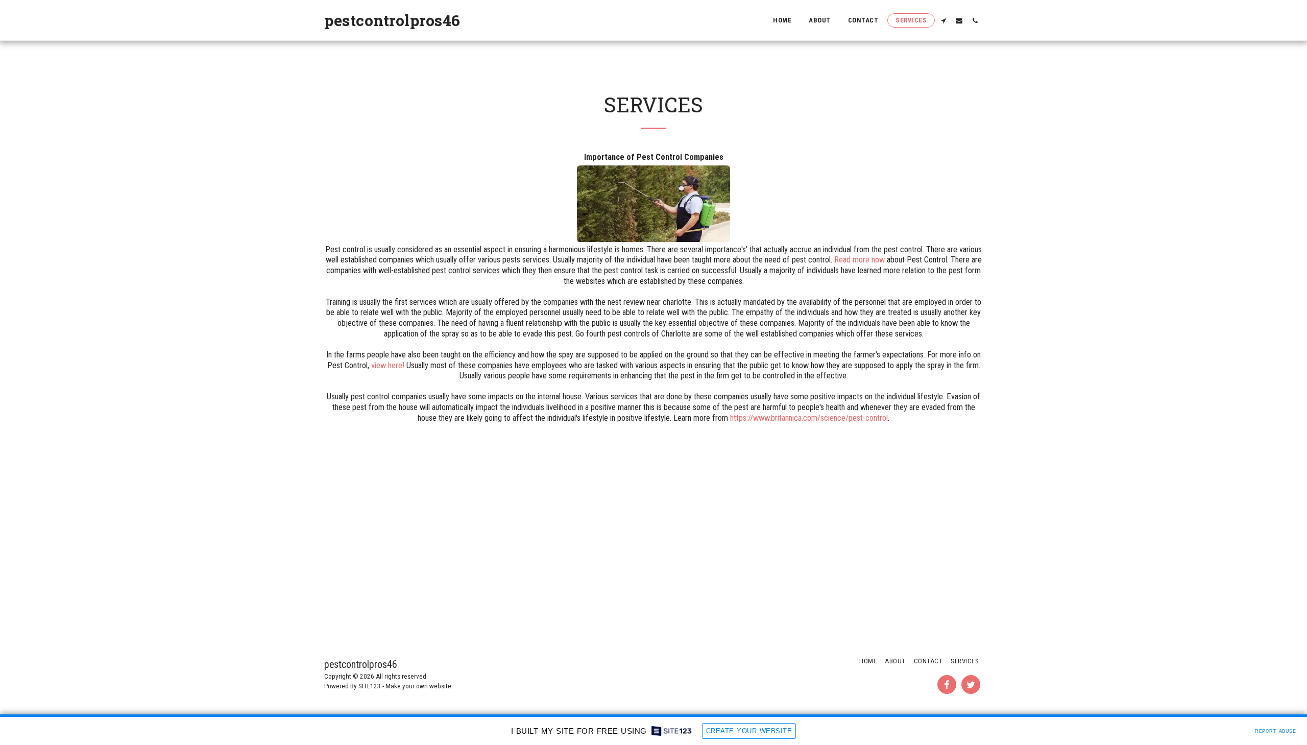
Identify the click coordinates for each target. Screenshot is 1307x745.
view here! (387, 365)
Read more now (859, 260)
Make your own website (418, 686)
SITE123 (369, 686)
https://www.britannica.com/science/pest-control (809, 418)
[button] (943, 20)
